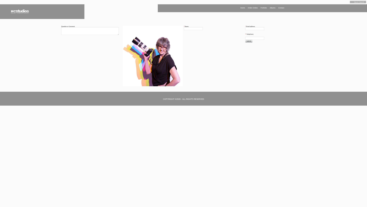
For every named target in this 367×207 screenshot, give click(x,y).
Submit (249, 41)
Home (242, 8)
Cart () (361, 2)
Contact (281, 8)
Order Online (253, 8)
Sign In (356, 2)
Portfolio (264, 8)
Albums (272, 8)
